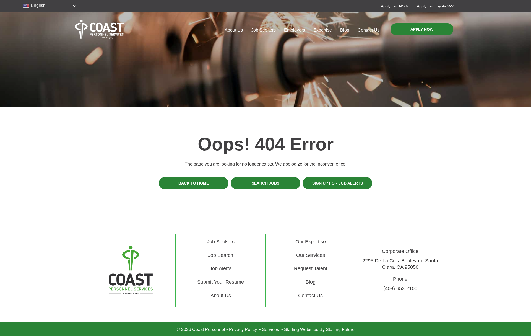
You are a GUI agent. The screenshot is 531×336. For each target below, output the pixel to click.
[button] (394, 6)
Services (270, 329)
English (38, 5)
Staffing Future (340, 329)
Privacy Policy (243, 329)
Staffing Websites (301, 329)
